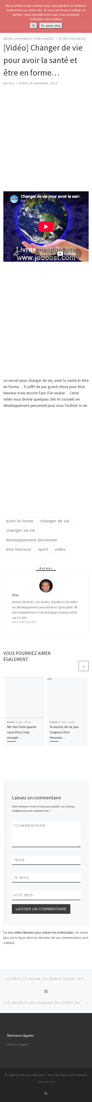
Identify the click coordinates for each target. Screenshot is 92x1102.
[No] (86, 16)
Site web (23, 895)
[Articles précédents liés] (73, 666)
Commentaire (30, 826)
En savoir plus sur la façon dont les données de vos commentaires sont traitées (45, 937)
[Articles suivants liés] (84, 666)
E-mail (22, 878)
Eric (12, 83)
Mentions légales (17, 1044)
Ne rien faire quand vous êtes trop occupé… (21, 732)
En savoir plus (51, 25)
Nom (19, 860)
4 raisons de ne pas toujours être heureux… (64, 732)
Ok (33, 25)
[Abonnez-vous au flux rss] (46, 1093)
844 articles (24, 622)
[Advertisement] (46, 139)
